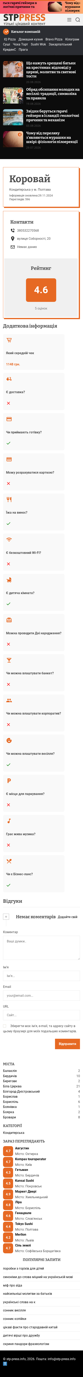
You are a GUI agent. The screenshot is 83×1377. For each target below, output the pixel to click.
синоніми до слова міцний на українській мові (38, 1277)
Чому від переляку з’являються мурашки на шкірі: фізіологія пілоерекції (52, 137)
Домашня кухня (31, 39)
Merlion (20, 1234)
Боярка (8, 1112)
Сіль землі (23, 1245)
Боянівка (10, 1107)
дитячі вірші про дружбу (21, 1335)
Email (7, 987)
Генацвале (23, 1213)
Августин (22, 1148)
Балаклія (10, 1071)
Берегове (10, 1081)
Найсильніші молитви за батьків (27, 1294)
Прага (23, 49)
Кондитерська (13, 1133)
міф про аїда (12, 1285)
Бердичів (10, 1076)
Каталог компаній (25, 32)
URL (6, 1006)
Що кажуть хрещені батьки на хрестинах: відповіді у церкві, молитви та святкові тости (51, 69)
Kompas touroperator (30, 1159)
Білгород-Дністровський (21, 1091)
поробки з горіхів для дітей (23, 1268)
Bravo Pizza (54, 39)
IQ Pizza (10, 39)
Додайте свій (67, 917)
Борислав (10, 1096)
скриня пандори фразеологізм (26, 1344)
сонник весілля (14, 1310)
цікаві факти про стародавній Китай (30, 1327)
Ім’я (6, 967)
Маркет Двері (25, 1191)
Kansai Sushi (24, 1181)
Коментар (10, 932)
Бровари (9, 1117)
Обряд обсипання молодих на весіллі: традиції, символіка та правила (53, 93)
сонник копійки (14, 1319)
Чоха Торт (20, 44)
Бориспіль (10, 1102)
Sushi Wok (38, 44)
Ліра (18, 1202)
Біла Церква (12, 1086)
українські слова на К (19, 1302)
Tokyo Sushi (24, 1224)
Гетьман (21, 1170)
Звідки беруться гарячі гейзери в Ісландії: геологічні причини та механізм (52, 115)
